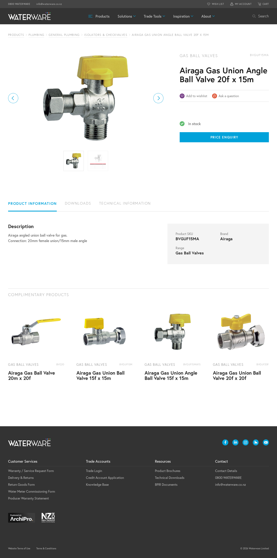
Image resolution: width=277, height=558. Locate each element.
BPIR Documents (166, 484)
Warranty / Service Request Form (31, 471)
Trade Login (94, 471)
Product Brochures (167, 471)
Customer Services (22, 461)
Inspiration (181, 16)
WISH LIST (218, 3)
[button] (13, 98)
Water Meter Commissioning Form (31, 491)
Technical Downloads (169, 477)
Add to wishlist (196, 96)
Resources (163, 461)
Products (103, 16)
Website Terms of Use (19, 548)
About (206, 16)
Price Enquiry (224, 137)
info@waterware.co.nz (49, 3)
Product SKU (184, 234)
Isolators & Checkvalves (105, 35)
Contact (221, 461)
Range (180, 248)
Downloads (78, 203)
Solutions (125, 16)
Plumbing (36, 35)
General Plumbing (64, 35)
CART (266, 3)
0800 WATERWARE (19, 3)
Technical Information (125, 203)
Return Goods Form (21, 484)
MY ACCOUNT (243, 3)
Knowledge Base (97, 484)
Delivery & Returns (21, 477)
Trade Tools (152, 16)
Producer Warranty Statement (28, 498)
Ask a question (229, 96)
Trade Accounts (98, 461)
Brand (224, 234)
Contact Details (226, 471)
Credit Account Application (105, 477)
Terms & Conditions (46, 548)
